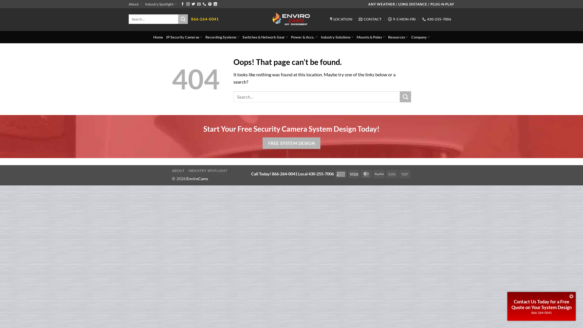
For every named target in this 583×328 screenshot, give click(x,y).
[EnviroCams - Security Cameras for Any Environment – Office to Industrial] (291, 19)
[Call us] (204, 4)
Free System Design (291, 143)
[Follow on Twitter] (193, 4)
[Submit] (183, 19)
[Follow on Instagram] (188, 4)
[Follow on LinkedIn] (215, 4)
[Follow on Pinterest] (210, 4)
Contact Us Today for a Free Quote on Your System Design (541, 304)
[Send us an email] (199, 4)
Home (158, 37)
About (134, 4)
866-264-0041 (541, 313)
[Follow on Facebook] (182, 4)
